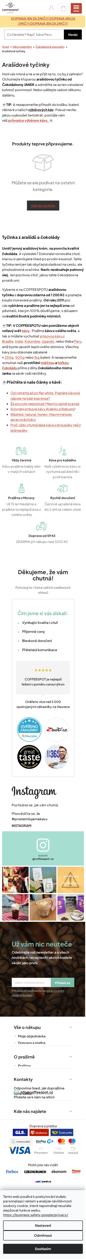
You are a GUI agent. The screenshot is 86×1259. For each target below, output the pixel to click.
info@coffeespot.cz (36, 1092)
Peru (77, 341)
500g (20, 357)
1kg (37, 357)
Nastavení (43, 1225)
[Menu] (76, 8)
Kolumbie (32, 341)
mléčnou (47, 363)
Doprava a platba (31, 1043)
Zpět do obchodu (43, 205)
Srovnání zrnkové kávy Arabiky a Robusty (42, 409)
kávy (25, 330)
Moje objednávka (32, 1036)
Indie (19, 341)
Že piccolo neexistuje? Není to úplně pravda (44, 403)
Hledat (73, 34)
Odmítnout (43, 1235)
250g (9, 357)
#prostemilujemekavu (29, 819)
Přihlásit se (62, 983)
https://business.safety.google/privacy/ (35, 1215)
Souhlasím (43, 1249)
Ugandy (48, 341)
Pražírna (24, 1065)
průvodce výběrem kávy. (28, 120)
